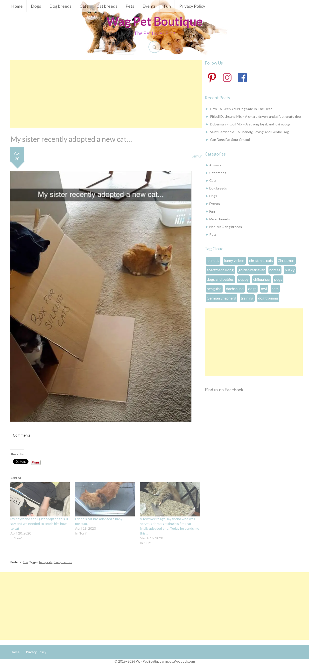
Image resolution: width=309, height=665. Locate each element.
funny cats (45, 562)
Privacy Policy (192, 6)
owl (264, 288)
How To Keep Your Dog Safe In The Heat (241, 109)
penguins (214, 288)
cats (275, 288)
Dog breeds (60, 6)
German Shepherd (221, 298)
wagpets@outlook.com (178, 661)
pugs (278, 279)
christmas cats (261, 260)
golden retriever (251, 269)
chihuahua (261, 279)
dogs (252, 288)
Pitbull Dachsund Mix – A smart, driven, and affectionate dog (255, 116)
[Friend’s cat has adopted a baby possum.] (105, 499)
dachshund (235, 288)
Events (149, 6)
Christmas (286, 260)
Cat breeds (107, 6)
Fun (167, 6)
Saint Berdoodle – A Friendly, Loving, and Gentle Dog (249, 132)
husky (290, 269)
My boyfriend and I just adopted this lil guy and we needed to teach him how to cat (39, 523)
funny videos (234, 260)
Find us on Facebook (224, 389)
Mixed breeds (219, 219)
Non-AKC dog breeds (225, 227)
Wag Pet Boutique (154, 21)
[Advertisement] (106, 94)
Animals (215, 165)
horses (274, 269)
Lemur (196, 156)
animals (213, 260)
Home (17, 6)
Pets (130, 6)
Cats (84, 6)
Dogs (36, 6)
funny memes (63, 562)
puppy (243, 279)
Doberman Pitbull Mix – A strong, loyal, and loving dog (250, 124)
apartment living (220, 269)
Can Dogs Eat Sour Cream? (230, 139)
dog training (268, 298)
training (247, 298)
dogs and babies (220, 279)
